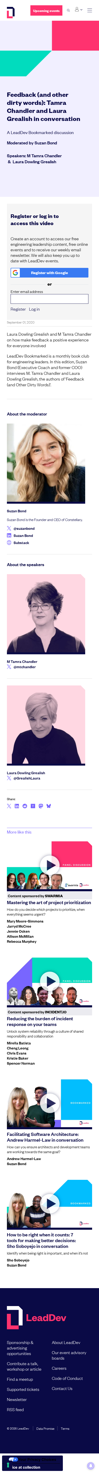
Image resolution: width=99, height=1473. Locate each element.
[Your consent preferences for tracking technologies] (8, 1465)
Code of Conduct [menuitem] (67, 1378)
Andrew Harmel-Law (24, 1158)
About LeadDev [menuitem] (66, 1342)
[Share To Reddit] (24, 806)
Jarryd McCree (19, 926)
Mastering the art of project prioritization (49, 902)
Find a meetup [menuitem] (20, 1379)
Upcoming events (46, 10)
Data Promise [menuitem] (45, 1428)
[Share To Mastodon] (41, 806)
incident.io (56, 1011)
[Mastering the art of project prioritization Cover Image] (49, 865)
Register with (49, 272)
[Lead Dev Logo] (15, 12)
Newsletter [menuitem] (17, 1399)
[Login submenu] (79, 9)
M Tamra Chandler (44, 155)
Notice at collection (23, 1467)
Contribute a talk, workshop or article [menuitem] (24, 1366)
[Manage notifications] (90, 1466)
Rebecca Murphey (21, 941)
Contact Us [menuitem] (62, 1388)
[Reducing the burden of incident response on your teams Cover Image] (49, 981)
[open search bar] (68, 10)
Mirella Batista (19, 1042)
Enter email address (27, 291)
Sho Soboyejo (18, 1259)
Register (18, 309)
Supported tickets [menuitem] (23, 1389)
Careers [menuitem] (59, 1368)
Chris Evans (16, 1052)
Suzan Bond (46, 143)
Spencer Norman (21, 1063)
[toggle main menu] (89, 10)
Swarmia (54, 895)
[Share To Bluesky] (49, 806)
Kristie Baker (17, 1057)
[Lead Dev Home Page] (36, 1318)
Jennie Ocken (18, 931)
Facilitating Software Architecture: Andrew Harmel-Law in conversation (45, 1137)
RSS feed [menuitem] (15, 1409)
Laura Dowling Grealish (34, 161)
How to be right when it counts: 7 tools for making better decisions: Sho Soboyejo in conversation (41, 1240)
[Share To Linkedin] (17, 806)
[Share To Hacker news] (33, 806)
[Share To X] (9, 806)
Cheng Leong (17, 1047)
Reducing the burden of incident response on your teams (40, 1021)
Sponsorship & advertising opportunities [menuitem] (20, 1347)
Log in (34, 309)
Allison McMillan (20, 936)
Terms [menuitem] (65, 1428)
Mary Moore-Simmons (25, 920)
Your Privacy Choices (37, 1459)
